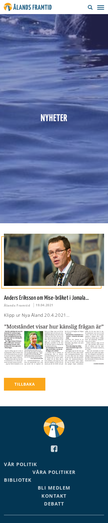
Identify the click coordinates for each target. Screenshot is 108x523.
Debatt (54, 504)
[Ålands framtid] (27, 8)
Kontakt (54, 496)
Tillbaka (24, 384)
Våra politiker (54, 472)
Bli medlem (54, 488)
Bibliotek (18, 480)
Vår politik (20, 464)
